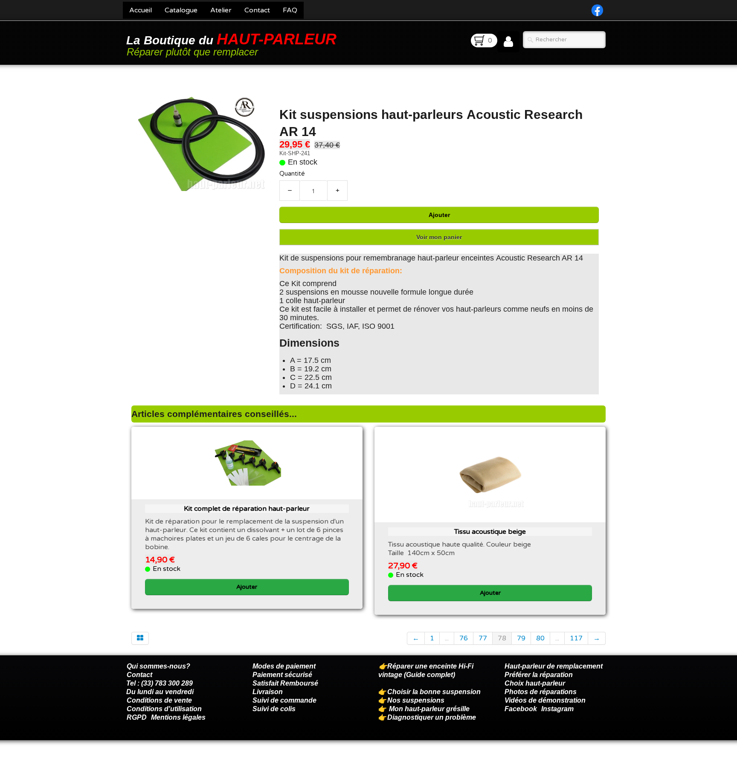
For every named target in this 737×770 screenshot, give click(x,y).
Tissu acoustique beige (490, 531)
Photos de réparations (541, 691)
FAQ (290, 10)
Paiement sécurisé (282, 674)
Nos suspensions (415, 700)
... (447, 638)
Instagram (557, 708)
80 (540, 638)
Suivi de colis (274, 708)
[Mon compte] (508, 41)
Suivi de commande (284, 700)
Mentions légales (178, 717)
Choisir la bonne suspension (434, 691)
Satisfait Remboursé (285, 683)
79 (521, 638)
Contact (257, 10)
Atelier (221, 10)
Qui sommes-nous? (158, 666)
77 (483, 638)
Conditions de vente (159, 700)
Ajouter (439, 214)
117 (576, 638)
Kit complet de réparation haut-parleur (247, 508)
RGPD (137, 717)
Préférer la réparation (539, 674)
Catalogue (181, 10)
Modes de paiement (284, 666)
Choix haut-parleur (536, 683)
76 (463, 638)
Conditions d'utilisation (164, 708)
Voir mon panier (439, 237)
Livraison (267, 691)
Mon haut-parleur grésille (429, 708)
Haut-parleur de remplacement (554, 666)
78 (502, 638)
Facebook (521, 708)
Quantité (292, 173)
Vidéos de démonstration (545, 700)
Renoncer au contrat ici (163, 761)
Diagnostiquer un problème (431, 717)
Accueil (140, 10)
